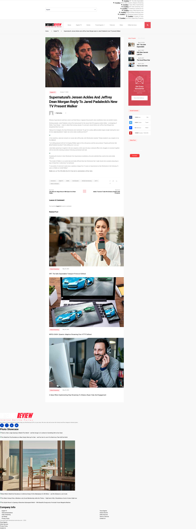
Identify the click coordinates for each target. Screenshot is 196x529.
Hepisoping (59, 113)
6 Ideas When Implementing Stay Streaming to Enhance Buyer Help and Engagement (77, 395)
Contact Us (103, 518)
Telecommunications (7, 512)
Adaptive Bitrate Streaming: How (134, 12)
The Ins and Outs (142, 66)
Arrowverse (53, 180)
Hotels (88, 25)
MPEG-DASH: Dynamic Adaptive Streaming (131, 3)
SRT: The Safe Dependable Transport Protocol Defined (67, 274)
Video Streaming (54, 269)
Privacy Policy (5, 518)
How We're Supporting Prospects (134, 18)
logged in (58, 206)
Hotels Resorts (104, 512)
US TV (96, 180)
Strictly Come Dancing (86, 180)
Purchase (134, 155)
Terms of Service (104, 516)
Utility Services (132, 25)
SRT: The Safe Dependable (136, 1)
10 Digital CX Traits (138, 16)
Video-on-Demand (55, 183)
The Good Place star (143, 60)
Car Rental (4, 516)
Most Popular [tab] (132, 38)
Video (121, 25)
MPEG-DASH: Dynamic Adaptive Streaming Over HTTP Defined (70, 334)
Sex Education (76, 180)
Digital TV (79, 25)
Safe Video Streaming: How (136, 6)
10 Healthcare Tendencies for (135, 8)
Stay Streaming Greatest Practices (134, 14)
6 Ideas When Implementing (135, 5)
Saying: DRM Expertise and (136, 10)
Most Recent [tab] (141, 38)
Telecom (112, 25)
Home (69, 25)
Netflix (67, 180)
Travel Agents (99, 25)
